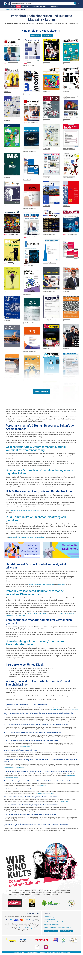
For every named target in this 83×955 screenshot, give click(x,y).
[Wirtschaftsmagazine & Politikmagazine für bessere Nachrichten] (22, 550)
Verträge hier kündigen (66, 931)
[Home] (4, 9)
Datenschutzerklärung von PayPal (29, 928)
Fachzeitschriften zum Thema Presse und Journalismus (27, 537)
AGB (28, 952)
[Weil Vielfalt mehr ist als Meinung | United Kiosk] (7, 3)
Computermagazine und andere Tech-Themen (24, 510)
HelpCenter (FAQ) (49, 917)
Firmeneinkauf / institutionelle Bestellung (14, 767)
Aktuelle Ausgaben (53, 6)
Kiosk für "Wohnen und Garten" (37, 613)
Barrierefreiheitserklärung (63, 952)
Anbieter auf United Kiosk (51, 924)
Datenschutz (34, 952)
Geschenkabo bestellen (24, 746)
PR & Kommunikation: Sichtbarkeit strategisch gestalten (36, 518)
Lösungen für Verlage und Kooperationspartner (57, 927)
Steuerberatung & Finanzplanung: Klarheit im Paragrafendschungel (35, 642)
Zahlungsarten (43, 785)
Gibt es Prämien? (64, 801)
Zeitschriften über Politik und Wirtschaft (41, 584)
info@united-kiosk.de (54, 709)
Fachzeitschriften (34, 6)
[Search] (75, 3)
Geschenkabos (43, 6)
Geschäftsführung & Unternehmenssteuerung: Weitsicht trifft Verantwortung (36, 448)
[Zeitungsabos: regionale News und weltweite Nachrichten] (61, 550)
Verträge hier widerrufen (51, 931)
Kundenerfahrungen (70, 775)
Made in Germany (13, 777)
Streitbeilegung (51, 952)
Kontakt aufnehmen (50, 919)
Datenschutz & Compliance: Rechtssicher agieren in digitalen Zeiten (39, 471)
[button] (41, 391)
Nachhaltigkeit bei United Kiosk (45, 793)
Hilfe (75, 6)
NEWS (18, 6)
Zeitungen (61, 584)
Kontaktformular (74, 709)
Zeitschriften (25, 6)
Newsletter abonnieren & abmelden (54, 922)
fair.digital (6, 777)
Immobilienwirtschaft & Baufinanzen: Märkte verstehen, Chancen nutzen (35, 592)
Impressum (42, 952)
